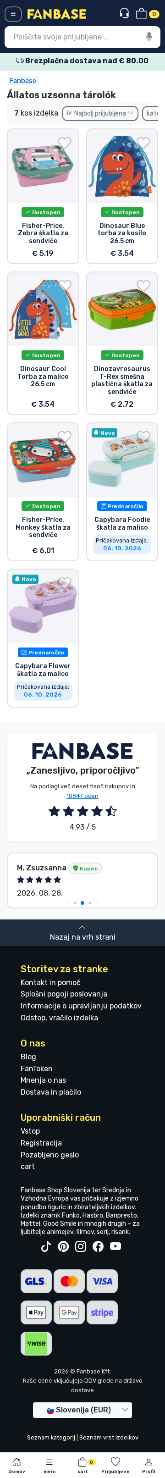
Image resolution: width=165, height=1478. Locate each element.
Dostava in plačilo (51, 1092)
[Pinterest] (63, 1246)
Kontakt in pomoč (51, 982)
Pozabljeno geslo (50, 1155)
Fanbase (22, 81)
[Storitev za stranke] (125, 13)
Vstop (30, 1131)
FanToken (37, 1068)
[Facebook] (98, 1246)
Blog (28, 1056)
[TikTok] (45, 1246)
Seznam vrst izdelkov (108, 1437)
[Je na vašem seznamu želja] (64, 143)
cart (28, 1166)
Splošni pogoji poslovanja (64, 994)
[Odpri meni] (13, 14)
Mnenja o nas (43, 1080)
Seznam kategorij (51, 1437)
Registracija (41, 1143)
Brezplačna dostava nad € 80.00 (86, 60)
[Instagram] (80, 1246)
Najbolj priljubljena (100, 113)
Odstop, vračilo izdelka (59, 1017)
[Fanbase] (57, 13)
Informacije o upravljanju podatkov (81, 1006)
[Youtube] (115, 1246)
